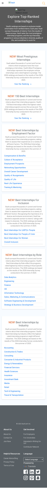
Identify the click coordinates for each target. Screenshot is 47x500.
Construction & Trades (13, 352)
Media (7, 383)
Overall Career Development (16, 171)
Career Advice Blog (11, 458)
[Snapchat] (38, 478)
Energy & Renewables (13, 363)
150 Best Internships (27, 96)
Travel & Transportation (14, 395)
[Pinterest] (32, 478)
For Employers (29, 434)
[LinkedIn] (32, 472)
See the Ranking (21, 84)
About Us (7, 434)
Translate (32, 466)
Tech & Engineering (12, 391)
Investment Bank (11, 379)
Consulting (8, 356)
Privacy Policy (9, 462)
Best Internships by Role (27, 254)
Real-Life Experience (13, 183)
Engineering (9, 281)
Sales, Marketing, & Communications (19, 297)
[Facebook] (26, 472)
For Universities (29, 438)
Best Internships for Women (16, 238)
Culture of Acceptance (13, 160)
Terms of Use (9, 465)
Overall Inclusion (11, 242)
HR (5, 289)
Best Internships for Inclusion (27, 202)
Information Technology (14, 293)
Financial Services (12, 367)
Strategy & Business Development (18, 305)
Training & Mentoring (12, 187)
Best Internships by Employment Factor (25, 132)
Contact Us (8, 438)
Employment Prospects (14, 164)
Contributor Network (31, 447)
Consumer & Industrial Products (17, 359)
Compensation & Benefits (15, 156)
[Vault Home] (12, 2)
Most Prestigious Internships (27, 58)
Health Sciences (11, 371)
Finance (7, 285)
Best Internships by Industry (27, 324)
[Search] (43, 4)
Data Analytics (10, 277)
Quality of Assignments (14, 175)
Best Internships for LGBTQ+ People (19, 230)
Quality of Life (10, 179)
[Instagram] (26, 478)
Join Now (7, 441)
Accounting (8, 348)
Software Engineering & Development (20, 301)
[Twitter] (38, 472)
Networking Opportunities (15, 167)
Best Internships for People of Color (19, 234)
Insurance (8, 375)
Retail (6, 387)
